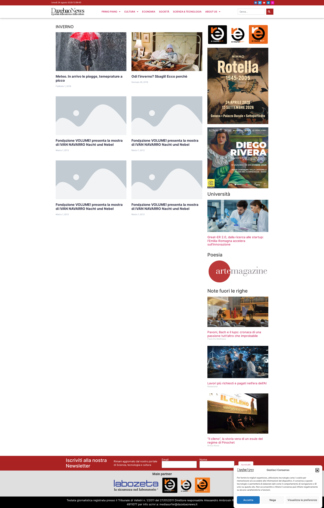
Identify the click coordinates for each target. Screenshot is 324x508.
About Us (211, 11)
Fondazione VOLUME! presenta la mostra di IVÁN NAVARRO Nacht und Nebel (89, 143)
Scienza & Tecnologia (187, 11)
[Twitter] (260, 2)
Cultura (129, 11)
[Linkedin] (268, 2)
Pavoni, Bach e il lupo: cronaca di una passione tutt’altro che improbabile (234, 334)
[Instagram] (272, 2)
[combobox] (251, 12)
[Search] (269, 12)
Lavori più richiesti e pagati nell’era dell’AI (237, 383)
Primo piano (109, 11)
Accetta (248, 500)
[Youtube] (264, 2)
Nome (203, 459)
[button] (317, 470)
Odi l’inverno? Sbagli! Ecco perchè (159, 76)
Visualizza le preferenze (302, 500)
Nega (272, 500)
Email (165, 459)
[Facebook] (255, 2)
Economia (148, 11)
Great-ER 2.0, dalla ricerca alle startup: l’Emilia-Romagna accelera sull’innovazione (235, 240)
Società (164, 11)
